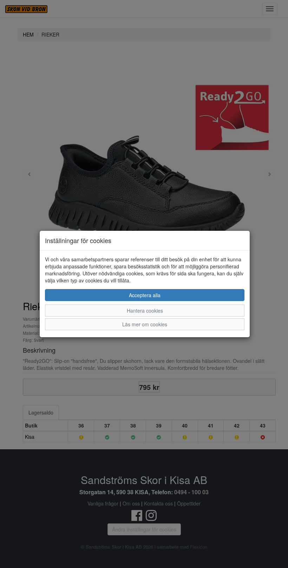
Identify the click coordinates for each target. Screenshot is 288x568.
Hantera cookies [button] (145, 310)
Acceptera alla (145, 295)
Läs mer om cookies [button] (144, 324)
